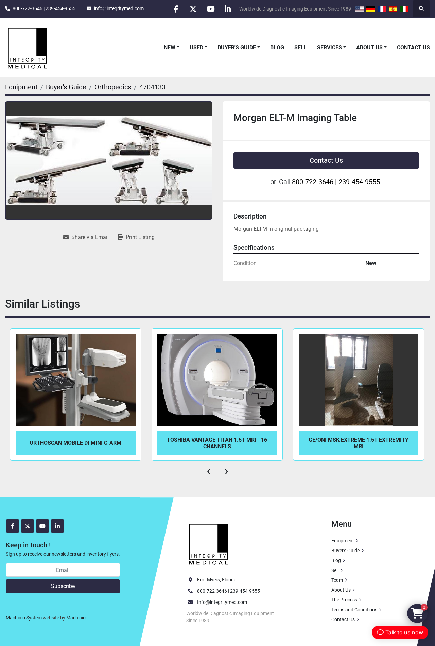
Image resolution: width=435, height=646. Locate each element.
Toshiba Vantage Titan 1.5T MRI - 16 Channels (75, 443)
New (169, 47)
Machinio (76, 618)
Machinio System (24, 618)
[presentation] (209, 471)
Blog (277, 47)
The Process (344, 600)
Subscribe (63, 586)
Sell (300, 47)
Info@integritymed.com (222, 602)
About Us (369, 47)
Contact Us (413, 47)
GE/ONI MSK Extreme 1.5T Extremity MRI (217, 443)
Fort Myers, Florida (217, 579)
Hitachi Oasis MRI (358, 443)
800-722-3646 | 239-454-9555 (44, 8)
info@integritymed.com (119, 8)
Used (196, 47)
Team (337, 580)
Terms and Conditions (354, 609)
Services (329, 47)
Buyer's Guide (237, 47)
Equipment (342, 540)
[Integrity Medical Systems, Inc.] (209, 543)
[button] (171, 47)
